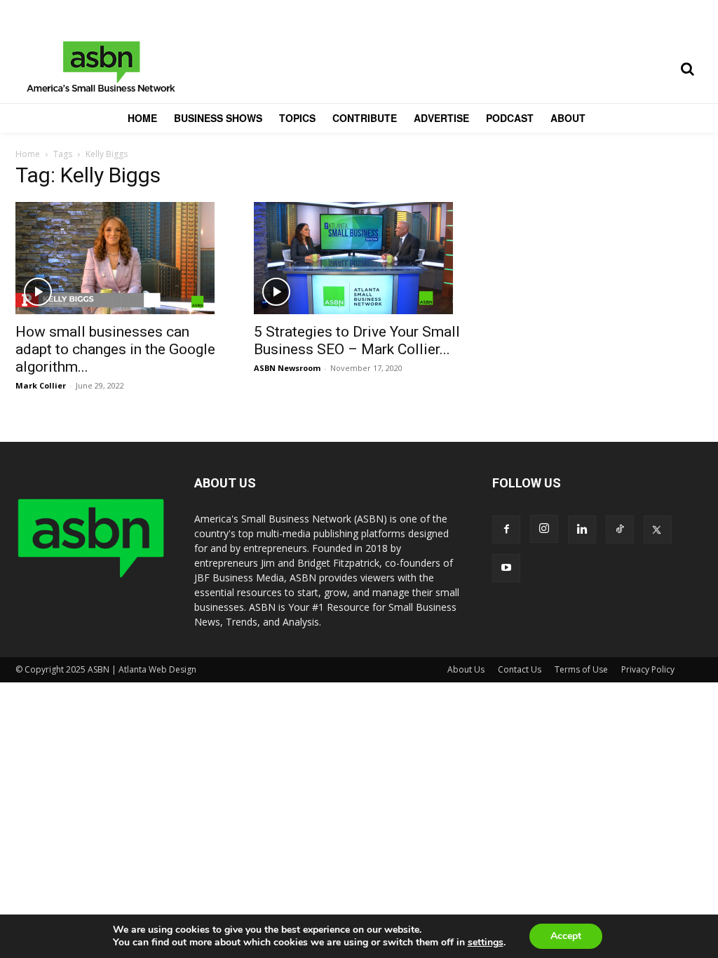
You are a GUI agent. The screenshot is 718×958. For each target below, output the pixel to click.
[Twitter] (658, 529)
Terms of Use (581, 669)
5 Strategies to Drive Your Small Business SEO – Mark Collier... (357, 340)
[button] (687, 69)
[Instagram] (544, 529)
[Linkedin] (582, 529)
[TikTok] (620, 529)
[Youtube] (506, 568)
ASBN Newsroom (287, 368)
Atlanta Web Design (157, 669)
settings (485, 942)
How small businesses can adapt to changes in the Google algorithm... (115, 349)
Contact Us (519, 669)
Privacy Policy (648, 669)
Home (27, 154)
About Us (466, 669)
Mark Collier (40, 385)
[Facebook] (506, 529)
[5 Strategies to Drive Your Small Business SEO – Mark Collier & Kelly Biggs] (359, 258)
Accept (565, 936)
